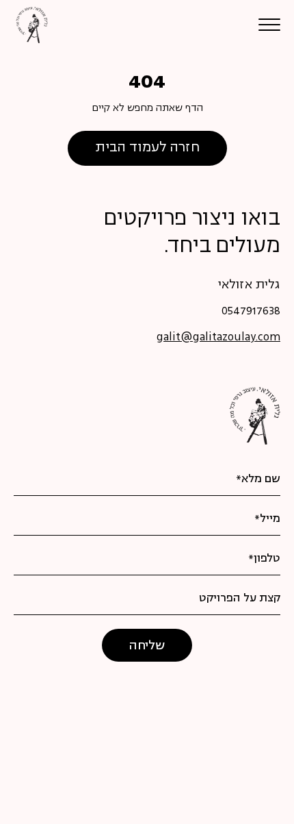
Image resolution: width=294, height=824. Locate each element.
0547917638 (251, 311)
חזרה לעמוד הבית (147, 148)
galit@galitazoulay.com (218, 337)
